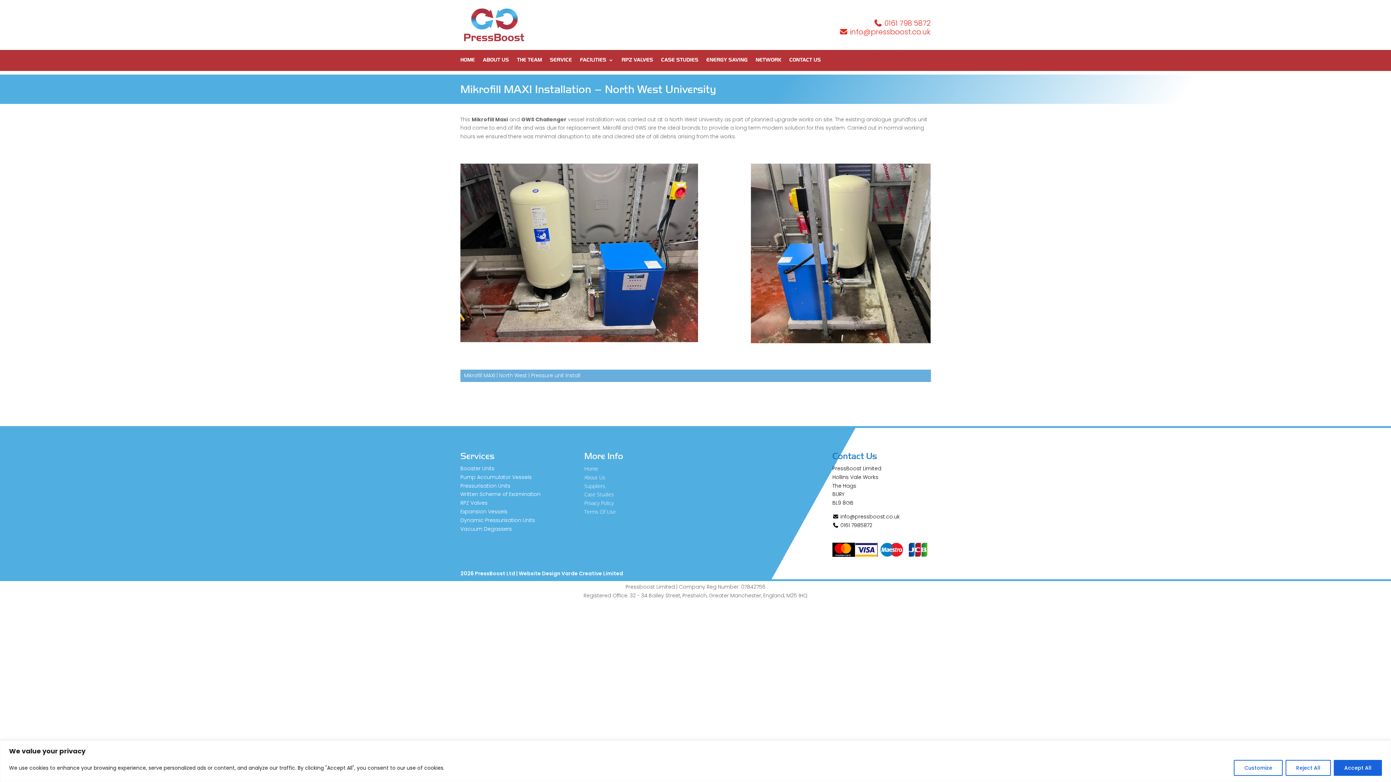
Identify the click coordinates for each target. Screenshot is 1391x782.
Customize (1258, 768)
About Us (496, 60)
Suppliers (594, 486)
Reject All (1308, 768)
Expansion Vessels (483, 511)
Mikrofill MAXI (479, 375)
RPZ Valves (474, 502)
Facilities (593, 60)
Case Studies (679, 60)
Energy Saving (727, 60)
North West (513, 375)
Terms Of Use (600, 511)
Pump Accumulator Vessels (496, 477)
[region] (695, 761)
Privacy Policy (599, 503)
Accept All (1357, 768)
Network (768, 60)
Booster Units (477, 468)
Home (467, 60)
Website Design (539, 573)
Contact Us (805, 60)
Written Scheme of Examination (500, 494)
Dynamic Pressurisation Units (497, 520)
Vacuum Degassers (486, 529)
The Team (529, 60)
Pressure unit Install (555, 375)
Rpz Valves (637, 60)
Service (561, 60)
